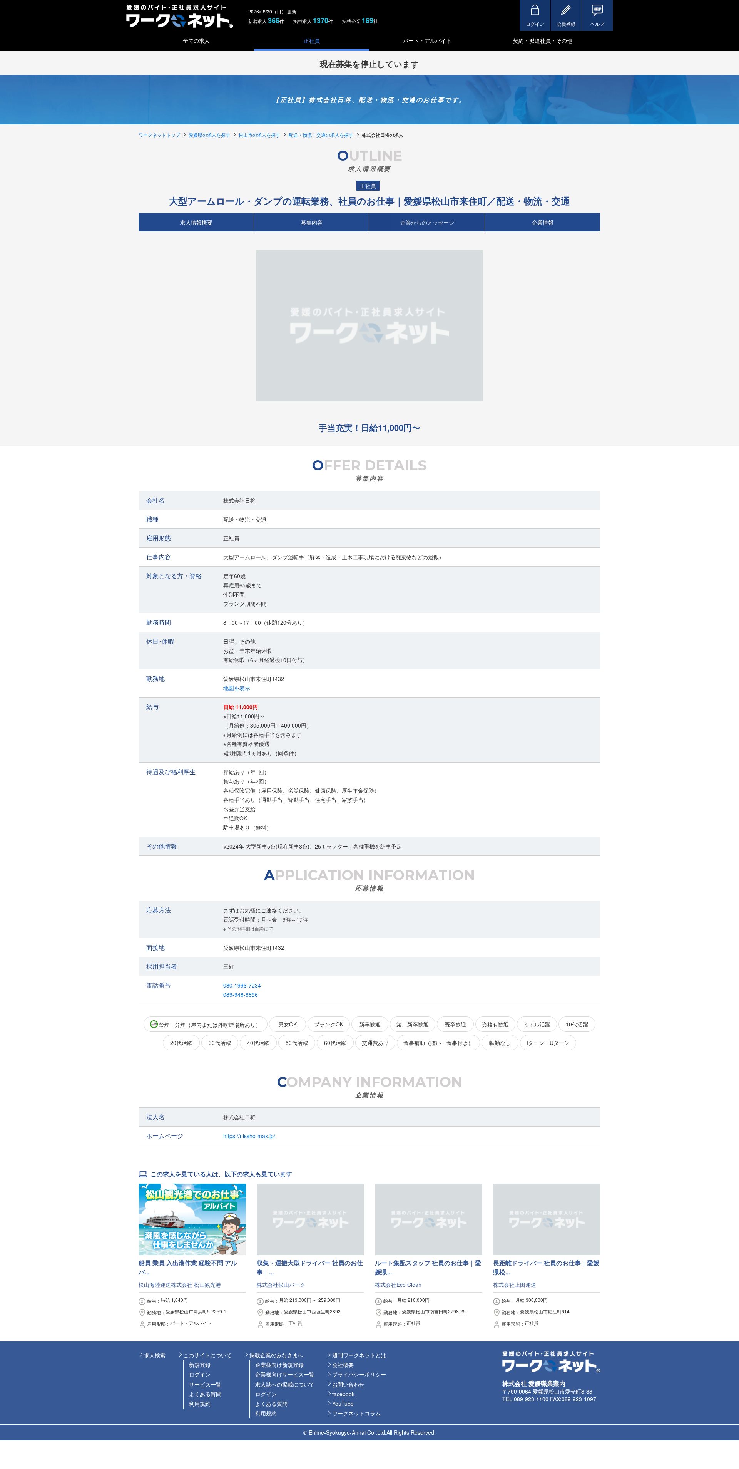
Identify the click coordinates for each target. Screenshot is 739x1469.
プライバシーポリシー (359, 1374)
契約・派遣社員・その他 (542, 40)
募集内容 (312, 222)
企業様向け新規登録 (279, 1364)
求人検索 (155, 1355)
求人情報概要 (196, 222)
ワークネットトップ (159, 134)
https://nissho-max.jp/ (249, 1136)
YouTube (343, 1403)
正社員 (312, 40)
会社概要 (343, 1364)
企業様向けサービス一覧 (284, 1374)
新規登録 (200, 1364)
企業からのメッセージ (427, 222)
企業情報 (542, 222)
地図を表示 (236, 688)
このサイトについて (207, 1355)
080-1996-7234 (242, 985)
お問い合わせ (348, 1384)
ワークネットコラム (356, 1413)
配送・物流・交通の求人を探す (321, 134)
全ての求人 (196, 40)
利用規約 (200, 1403)
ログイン (200, 1374)
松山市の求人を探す (259, 134)
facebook (343, 1394)
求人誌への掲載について (284, 1384)
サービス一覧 (205, 1384)
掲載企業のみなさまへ (276, 1355)
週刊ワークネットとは (359, 1355)
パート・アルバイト (427, 40)
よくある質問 (205, 1394)
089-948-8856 (240, 994)
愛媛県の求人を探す (209, 134)
